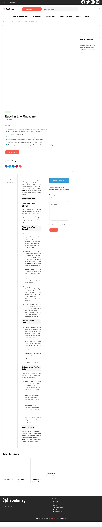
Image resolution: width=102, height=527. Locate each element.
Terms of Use (56, 504)
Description (9, 179)
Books (5, 2)
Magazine (12, 162)
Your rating (52, 195)
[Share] (13, 523)
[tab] (9, 179)
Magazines (13, 2)
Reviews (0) (9, 182)
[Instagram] (93, 2)
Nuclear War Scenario (20, 480)
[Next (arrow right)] (7, 525)
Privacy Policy (56, 502)
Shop (8, 21)
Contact (55, 509)
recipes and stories (31, 279)
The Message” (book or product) (37, 480)
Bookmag (53, 518)
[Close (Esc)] (18, 523)
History (20, 21)
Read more (84, 53)
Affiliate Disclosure (58, 507)
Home (2, 21)
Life (8, 162)
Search (76, 9)
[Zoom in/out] (2, 523)
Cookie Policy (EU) (58, 511)
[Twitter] (88, 2)
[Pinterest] (98, 2)
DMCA (55, 505)
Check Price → (13, 152)
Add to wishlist (26, 153)
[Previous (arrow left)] (2, 525)
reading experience (30, 263)
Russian (17, 162)
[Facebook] (83, 2)
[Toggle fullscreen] (7, 523)
